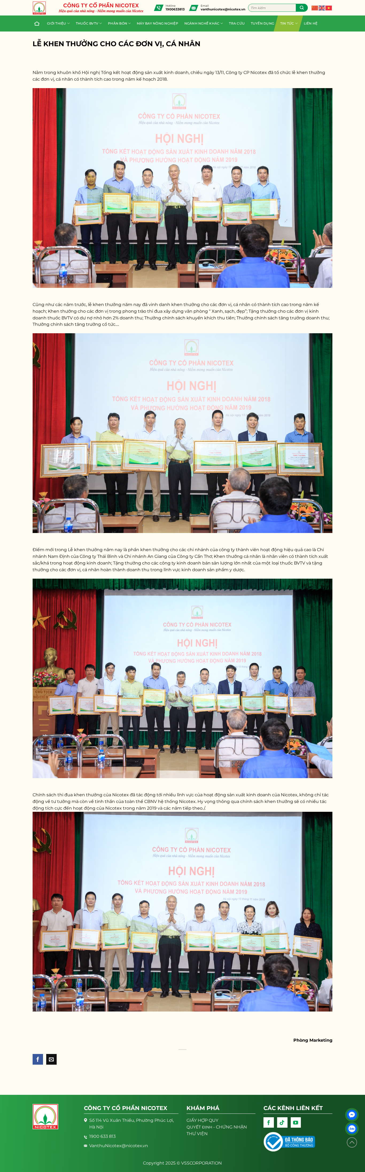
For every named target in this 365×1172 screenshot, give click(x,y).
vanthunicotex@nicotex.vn (223, 9)
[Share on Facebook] (38, 1059)
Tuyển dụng (262, 23)
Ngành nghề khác (202, 23)
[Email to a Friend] (51, 1059)
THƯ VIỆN (197, 1133)
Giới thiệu (56, 23)
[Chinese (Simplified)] (315, 7)
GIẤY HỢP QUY (202, 1120)
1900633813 (175, 9)
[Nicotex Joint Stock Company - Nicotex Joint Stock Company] (42, 8)
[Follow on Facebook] (268, 1122)
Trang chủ (38, 23)
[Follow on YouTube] (296, 1122)
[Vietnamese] (328, 7)
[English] (322, 7)
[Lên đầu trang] (352, 1142)
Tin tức (287, 23)
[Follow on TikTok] (282, 1122)
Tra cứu (237, 23)
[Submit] (302, 8)
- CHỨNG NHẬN (217, 1127)
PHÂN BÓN (117, 23)
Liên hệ (311, 23)
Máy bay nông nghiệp (157, 23)
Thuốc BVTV (87, 23)
